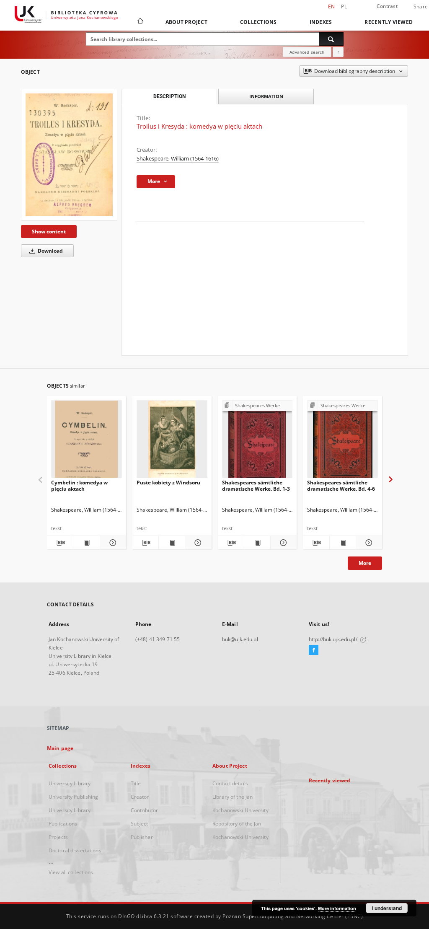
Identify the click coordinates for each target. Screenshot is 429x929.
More (365, 563)
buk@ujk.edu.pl (240, 639)
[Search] (331, 39)
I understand (387, 908)
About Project (186, 22)
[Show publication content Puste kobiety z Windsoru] (172, 542)
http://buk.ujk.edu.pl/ (334, 639)
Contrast (387, 6)
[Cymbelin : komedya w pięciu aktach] (86, 441)
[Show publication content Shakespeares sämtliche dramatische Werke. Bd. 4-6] (343, 542)
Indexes (321, 22)
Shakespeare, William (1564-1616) (178, 158)
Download (49, 250)
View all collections (71, 872)
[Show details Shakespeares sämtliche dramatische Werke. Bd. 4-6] (368, 542)
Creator (140, 796)
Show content (49, 231)
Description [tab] (169, 96)
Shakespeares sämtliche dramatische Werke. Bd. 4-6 (341, 485)
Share (420, 6)
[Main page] (139, 22)
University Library (69, 783)
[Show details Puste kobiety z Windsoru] (197, 542)
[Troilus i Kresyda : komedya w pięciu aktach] (69, 154)
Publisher (142, 837)
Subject (139, 823)
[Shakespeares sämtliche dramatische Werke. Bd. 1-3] (257, 441)
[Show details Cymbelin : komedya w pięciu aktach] (112, 542)
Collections (258, 22)
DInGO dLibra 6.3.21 (143, 916)
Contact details (230, 783)
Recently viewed (388, 22)
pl (344, 6)
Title (136, 783)
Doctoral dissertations (75, 850)
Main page (60, 748)
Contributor (144, 810)
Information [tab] (266, 96)
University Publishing (73, 796)
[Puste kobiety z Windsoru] (172, 441)
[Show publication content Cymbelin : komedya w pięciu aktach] (86, 542)
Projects (58, 837)
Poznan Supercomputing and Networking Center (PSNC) (292, 916)
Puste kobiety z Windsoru (168, 482)
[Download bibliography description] (60, 542)
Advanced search (306, 52)
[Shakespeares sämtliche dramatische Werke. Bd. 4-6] (342, 441)
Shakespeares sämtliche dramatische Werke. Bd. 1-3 (256, 485)
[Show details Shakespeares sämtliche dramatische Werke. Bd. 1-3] (282, 542)
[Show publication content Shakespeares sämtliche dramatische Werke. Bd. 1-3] (257, 542)
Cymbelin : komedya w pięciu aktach (79, 485)
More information (337, 908)
